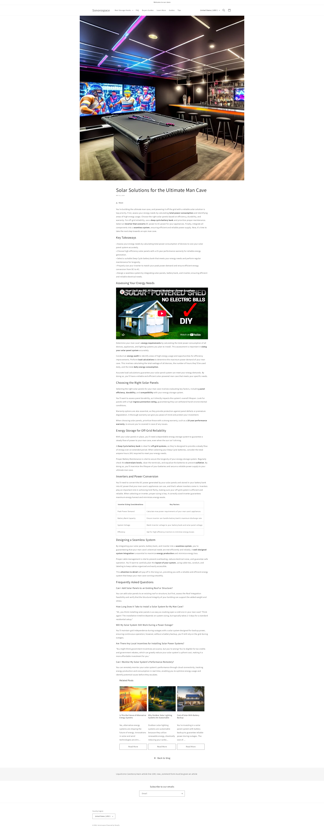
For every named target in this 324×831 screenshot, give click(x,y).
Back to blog (163, 758)
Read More (133, 746)
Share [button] (121, 203)
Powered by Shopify (113, 825)
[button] (123, 10)
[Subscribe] (182, 794)
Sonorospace (102, 825)
